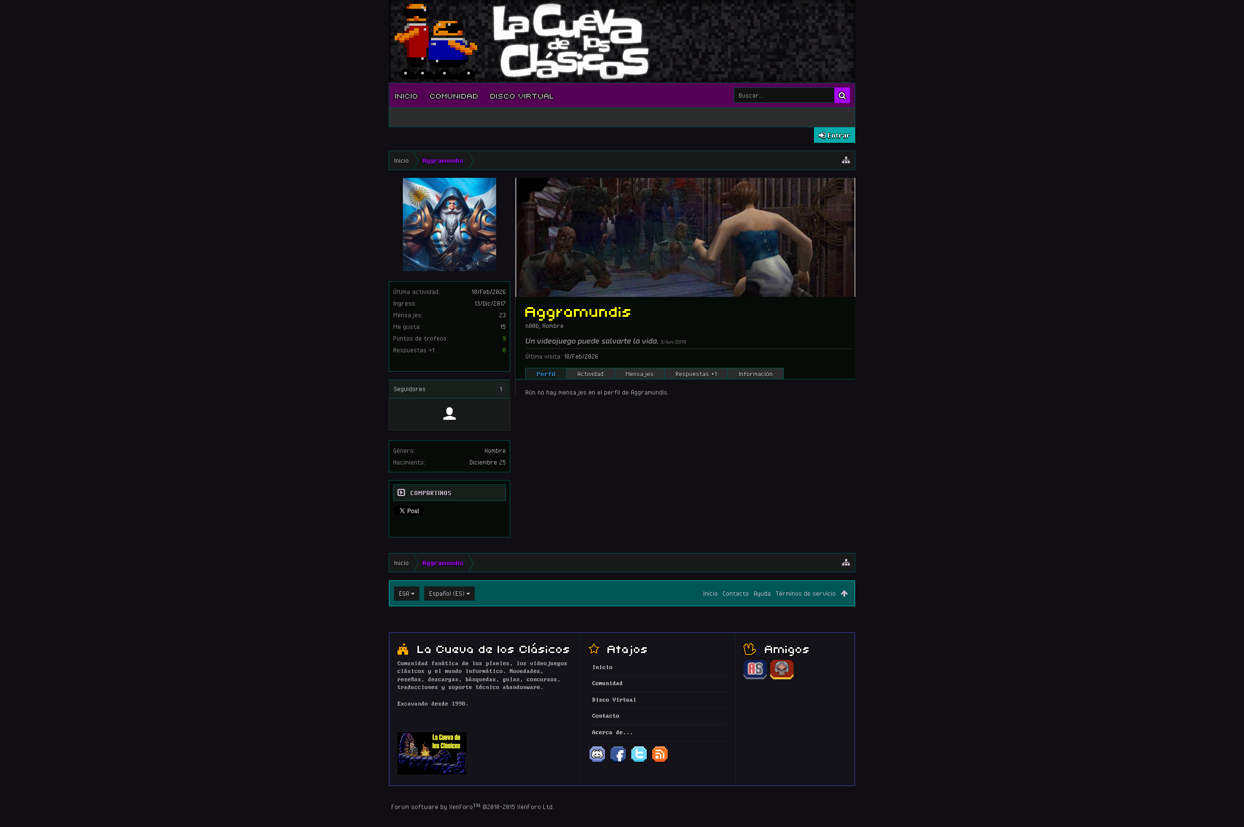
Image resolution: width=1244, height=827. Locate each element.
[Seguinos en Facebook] (618, 761)
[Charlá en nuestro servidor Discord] (597, 761)
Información (756, 374)
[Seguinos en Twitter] (639, 761)
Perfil (545, 374)
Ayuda (762, 593)
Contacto (736, 593)
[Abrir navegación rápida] (846, 160)
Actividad (590, 374)
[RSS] (660, 761)
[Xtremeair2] (449, 414)
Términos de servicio (806, 593)
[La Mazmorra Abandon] (782, 677)
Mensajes (639, 374)
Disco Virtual (522, 95)
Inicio (406, 95)
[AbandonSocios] (755, 677)
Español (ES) (447, 593)
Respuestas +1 (696, 374)
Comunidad (454, 95)
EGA (404, 593)
